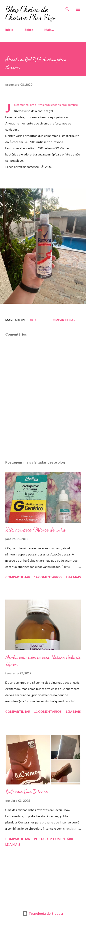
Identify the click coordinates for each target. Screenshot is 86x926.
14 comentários (48, 577)
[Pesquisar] (67, 8)
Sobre (28, 29)
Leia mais (73, 577)
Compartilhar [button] (62, 320)
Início (9, 29)
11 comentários (48, 711)
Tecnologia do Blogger (46, 913)
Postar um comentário (54, 839)
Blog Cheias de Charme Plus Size (30, 13)
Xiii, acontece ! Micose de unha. (36, 529)
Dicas (33, 320)
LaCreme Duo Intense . (27, 791)
